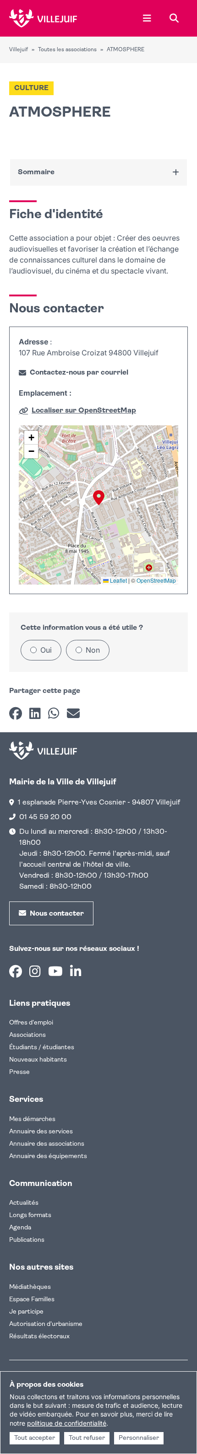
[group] (98, 505)
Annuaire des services (41, 1131)
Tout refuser (87, 1438)
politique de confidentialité (66, 1423)
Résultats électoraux (39, 1336)
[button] (98, 497)
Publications (26, 1240)
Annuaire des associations (46, 1144)
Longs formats (30, 1215)
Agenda (20, 1227)
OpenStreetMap (156, 580)
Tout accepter (34, 1438)
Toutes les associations (67, 50)
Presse (19, 1072)
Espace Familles (32, 1299)
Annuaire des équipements (48, 1156)
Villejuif (18, 50)
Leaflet (118, 580)
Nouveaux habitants (38, 1060)
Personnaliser (139, 1438)
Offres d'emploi (31, 1022)
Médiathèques (30, 1287)
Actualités (23, 1203)
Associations (27, 1035)
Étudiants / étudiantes (41, 1047)
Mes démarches (32, 1119)
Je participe (26, 1312)
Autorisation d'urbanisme (45, 1324)
